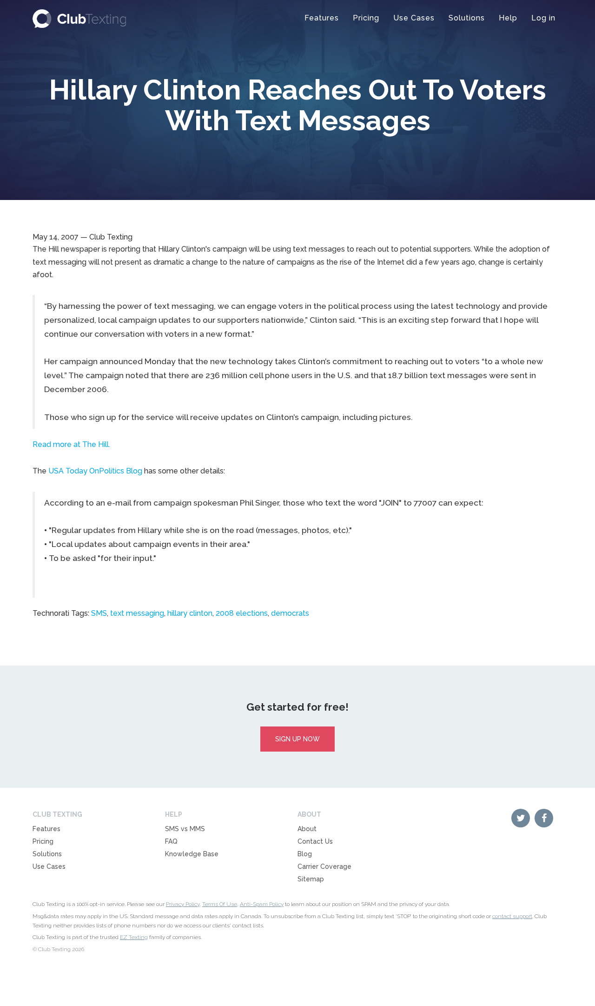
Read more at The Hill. (71, 444)
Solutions (467, 17)
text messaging (137, 613)
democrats (290, 613)
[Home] (79, 16)
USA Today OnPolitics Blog (95, 470)
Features (321, 17)
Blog (305, 854)
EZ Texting (134, 937)
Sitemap (311, 879)
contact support (512, 916)
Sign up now (297, 739)
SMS (99, 613)
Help (508, 17)
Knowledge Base (191, 854)
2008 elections (242, 613)
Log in (543, 17)
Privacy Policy (182, 904)
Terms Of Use (219, 904)
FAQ (171, 841)
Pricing (366, 17)
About (307, 829)
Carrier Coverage (324, 866)
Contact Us (315, 841)
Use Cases (414, 17)
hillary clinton (189, 613)
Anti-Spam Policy (262, 904)
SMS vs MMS (185, 829)
